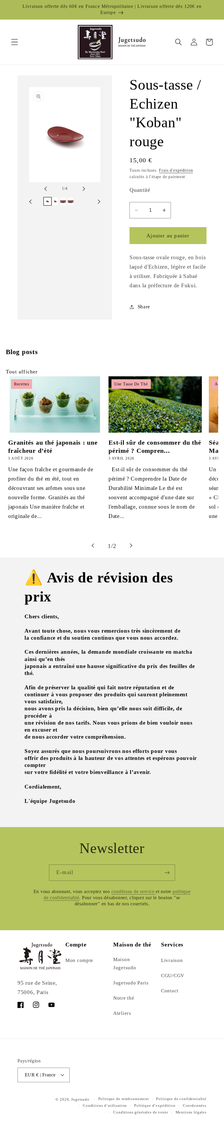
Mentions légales (191, 1112)
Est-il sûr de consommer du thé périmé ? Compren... (154, 446)
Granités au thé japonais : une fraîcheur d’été (53, 446)
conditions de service (133, 891)
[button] (14, 42)
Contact (169, 990)
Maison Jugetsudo (124, 963)
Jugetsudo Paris (131, 983)
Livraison (172, 960)
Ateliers (122, 1013)
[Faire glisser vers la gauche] (50, 188)
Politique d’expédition (154, 1105)
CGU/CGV (172, 975)
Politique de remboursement (123, 1099)
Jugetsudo (80, 1099)
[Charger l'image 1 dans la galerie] (47, 201)
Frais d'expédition (176, 170)
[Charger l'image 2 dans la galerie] (55, 201)
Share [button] (144, 306)
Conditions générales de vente (140, 1112)
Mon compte (79, 960)
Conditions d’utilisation (105, 1105)
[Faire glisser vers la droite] (78, 188)
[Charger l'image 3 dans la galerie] (63, 201)
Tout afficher (22, 372)
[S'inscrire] (167, 872)
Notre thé (123, 998)
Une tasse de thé (131, 384)
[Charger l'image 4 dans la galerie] (70, 201)
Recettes (21, 384)
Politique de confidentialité (181, 1099)
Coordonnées (194, 1105)
